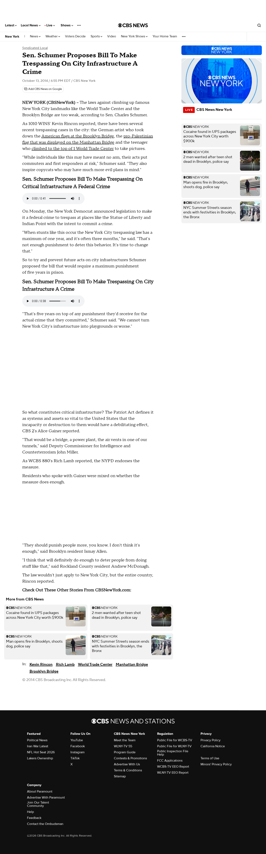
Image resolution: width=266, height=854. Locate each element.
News (34, 36)
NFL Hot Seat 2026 (41, 752)
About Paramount (39, 791)
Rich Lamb (65, 664)
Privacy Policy (210, 740)
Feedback (34, 818)
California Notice (213, 746)
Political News (37, 740)
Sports (96, 36)
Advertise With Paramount (46, 797)
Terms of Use (210, 758)
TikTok (75, 758)
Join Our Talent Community (38, 804)
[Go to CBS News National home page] (133, 25)
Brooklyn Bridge (44, 671)
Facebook (77, 746)
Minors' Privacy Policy (216, 764)
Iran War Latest (37, 746)
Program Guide (124, 752)
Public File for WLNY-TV (174, 746)
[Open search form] (259, 25)
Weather (52, 36)
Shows (66, 25)
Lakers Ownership (40, 758)
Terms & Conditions (128, 770)
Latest (10, 25)
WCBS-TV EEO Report (173, 766)
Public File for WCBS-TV (174, 740)
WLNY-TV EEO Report (172, 772)
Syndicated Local (35, 48)
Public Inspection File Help (172, 753)
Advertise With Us (127, 764)
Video (111, 36)
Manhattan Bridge (132, 664)
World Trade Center (95, 664)
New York (12, 36)
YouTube (76, 740)
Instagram (77, 752)
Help (30, 812)
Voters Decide (75, 36)
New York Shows (133, 36)
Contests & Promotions (130, 758)
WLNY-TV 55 (123, 746)
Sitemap (120, 776)
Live (49, 25)
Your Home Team (165, 36)
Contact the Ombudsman (45, 824)
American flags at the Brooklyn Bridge (77, 136)
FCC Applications (169, 760)
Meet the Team (124, 740)
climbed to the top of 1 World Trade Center (73, 148)
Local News (30, 25)
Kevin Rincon (41, 664)
